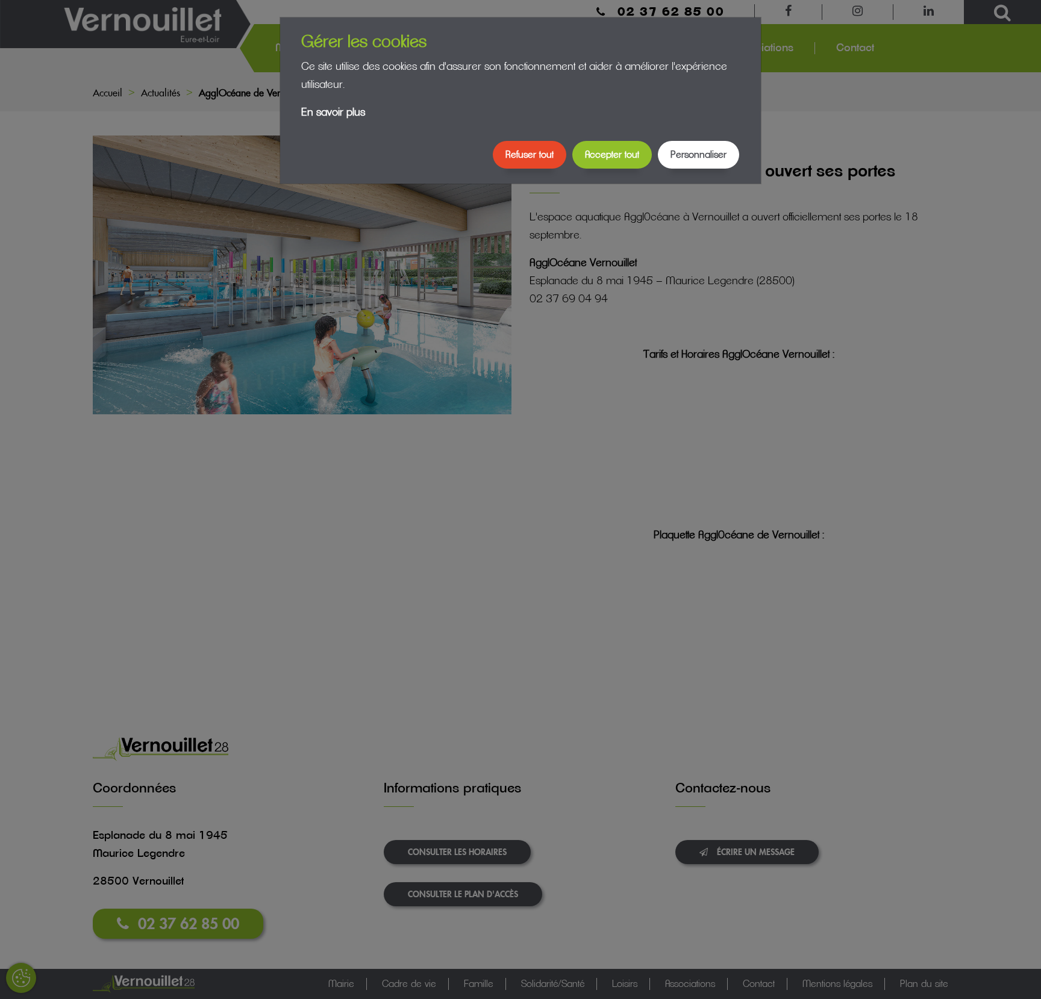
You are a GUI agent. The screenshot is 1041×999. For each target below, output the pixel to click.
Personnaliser (699, 155)
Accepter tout (612, 155)
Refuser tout (529, 155)
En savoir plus (333, 112)
